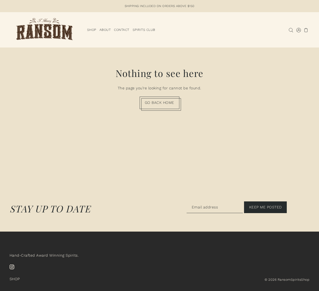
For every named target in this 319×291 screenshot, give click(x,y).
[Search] (291, 29)
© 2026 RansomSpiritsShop (287, 279)
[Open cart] (306, 29)
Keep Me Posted (265, 207)
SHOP (15, 279)
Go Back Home (159, 102)
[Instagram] (12, 266)
